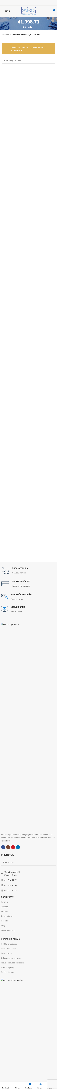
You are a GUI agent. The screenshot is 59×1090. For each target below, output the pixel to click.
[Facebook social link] (23, 3)
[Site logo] (28, 11)
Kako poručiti (6, 953)
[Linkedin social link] (33, 3)
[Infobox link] (14, 571)
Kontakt (4, 911)
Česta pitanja (6, 916)
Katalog (4, 902)
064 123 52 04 (10, 890)
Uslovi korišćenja (8, 948)
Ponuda (4, 921)
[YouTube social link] (30, 3)
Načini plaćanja (7, 972)
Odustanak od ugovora (11, 958)
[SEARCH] (52, 60)
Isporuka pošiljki (8, 967)
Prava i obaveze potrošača (12, 963)
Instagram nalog (8, 930)
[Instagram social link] (26, 3)
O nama (4, 907)
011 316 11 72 (10, 880)
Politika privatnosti (9, 944)
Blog (3, 925)
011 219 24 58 (10, 885)
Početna (5, 35)
